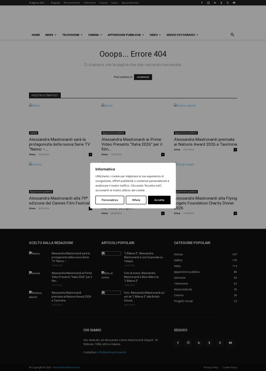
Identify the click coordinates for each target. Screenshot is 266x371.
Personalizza (110, 200)
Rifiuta (136, 200)
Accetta (159, 200)
